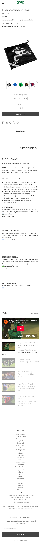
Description (20, 131)
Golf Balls (20, 457)
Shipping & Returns (20, 441)
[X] (14, 122)
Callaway (20, 472)
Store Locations (20, 436)
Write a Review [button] (28, 20)
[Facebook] (3, 122)
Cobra (20, 485)
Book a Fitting (20, 439)
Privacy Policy (20, 443)
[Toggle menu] (3, 3)
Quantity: (20, 104)
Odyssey (20, 481)
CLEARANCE (20, 464)
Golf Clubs (20, 455)
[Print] (10, 122)
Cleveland (20, 490)
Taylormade (20, 470)
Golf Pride (20, 479)
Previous (4, 83)
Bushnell (20, 488)
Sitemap (20, 447)
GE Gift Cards (20, 434)
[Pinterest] (18, 122)
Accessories (20, 462)
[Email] (7, 122)
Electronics (20, 460)
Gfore (20, 474)
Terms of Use (20, 445)
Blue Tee (20, 483)
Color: (20, 94)
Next (37, 83)
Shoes (20, 453)
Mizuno (20, 476)
